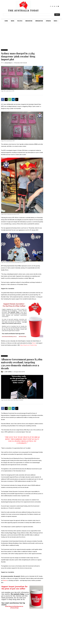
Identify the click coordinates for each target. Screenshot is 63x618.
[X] (56, 6)
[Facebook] (50, 6)
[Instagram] (52, 6)
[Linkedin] (54, 6)
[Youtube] (58, 6)
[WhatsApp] (9, 99)
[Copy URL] (16, 99)
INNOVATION (4, 49)
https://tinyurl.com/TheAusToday (28, 345)
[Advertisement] (31, 37)
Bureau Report (8, 62)
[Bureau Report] (2, 63)
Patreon (34, 343)
